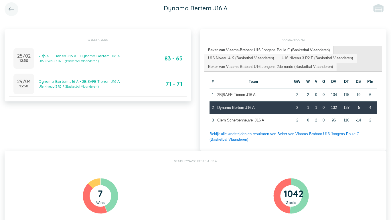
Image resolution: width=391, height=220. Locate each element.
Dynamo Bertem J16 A (236, 107)
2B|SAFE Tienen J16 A (236, 95)
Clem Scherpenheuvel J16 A (240, 120)
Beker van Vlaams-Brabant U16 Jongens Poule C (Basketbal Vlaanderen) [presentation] (269, 50)
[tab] (269, 50)
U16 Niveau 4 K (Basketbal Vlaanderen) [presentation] (241, 58)
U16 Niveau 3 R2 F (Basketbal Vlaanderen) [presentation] (317, 58)
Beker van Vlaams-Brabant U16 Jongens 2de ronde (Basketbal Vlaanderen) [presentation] (270, 66)
